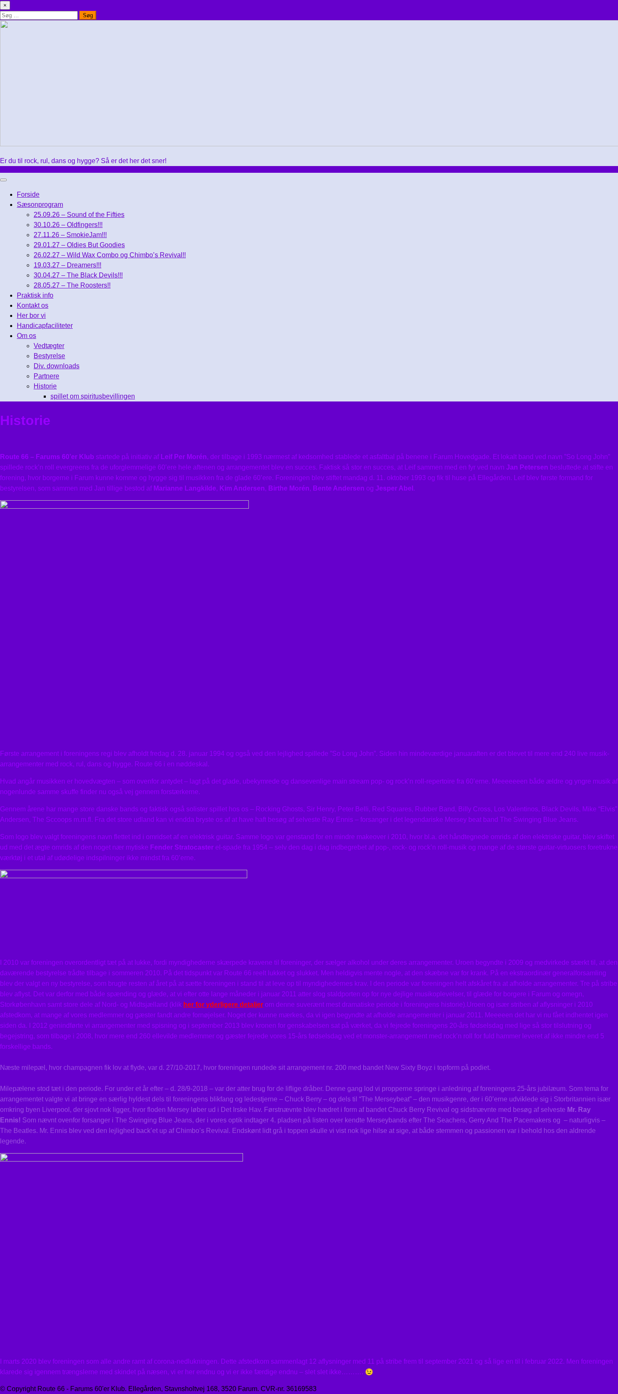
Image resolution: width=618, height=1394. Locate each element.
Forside (28, 194)
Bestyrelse (49, 355)
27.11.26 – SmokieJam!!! (70, 234)
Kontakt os (32, 305)
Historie (45, 386)
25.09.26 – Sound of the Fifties (79, 214)
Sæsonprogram (40, 204)
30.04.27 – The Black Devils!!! (78, 275)
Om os (26, 335)
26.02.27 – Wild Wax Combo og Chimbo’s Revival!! (110, 255)
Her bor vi (31, 315)
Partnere (46, 376)
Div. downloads (56, 366)
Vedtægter (49, 345)
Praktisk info (35, 295)
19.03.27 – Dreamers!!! (67, 265)
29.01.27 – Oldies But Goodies (79, 244)
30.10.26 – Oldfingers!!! (68, 224)
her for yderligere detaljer (223, 1004)
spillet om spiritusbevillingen (92, 396)
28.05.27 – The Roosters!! (72, 285)
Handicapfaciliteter (45, 325)
